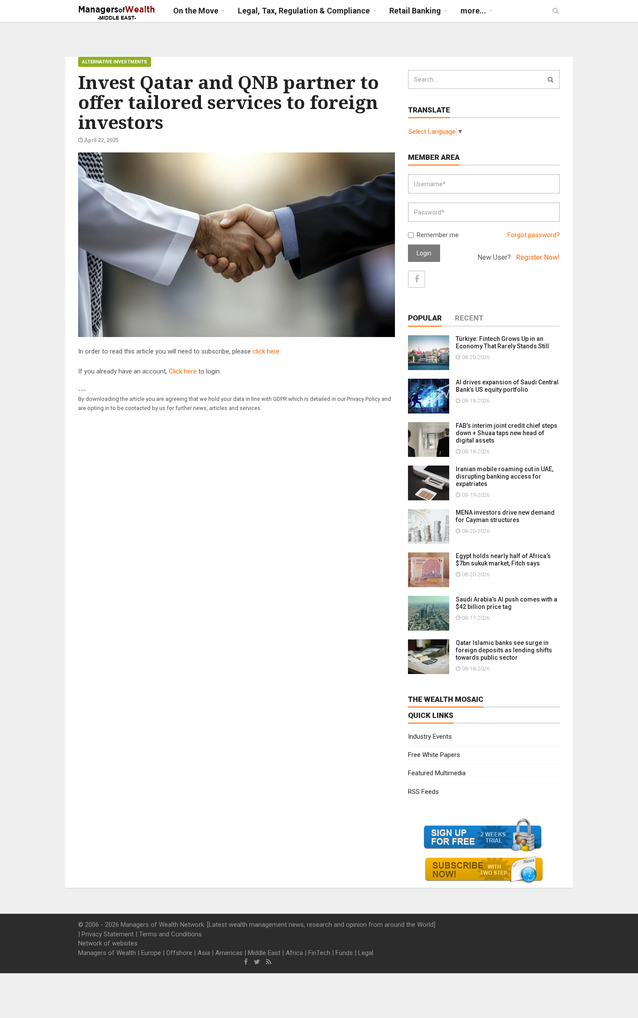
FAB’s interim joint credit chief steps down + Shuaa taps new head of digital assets (506, 433)
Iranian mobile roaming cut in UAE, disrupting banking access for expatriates (504, 476)
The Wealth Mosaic (445, 699)
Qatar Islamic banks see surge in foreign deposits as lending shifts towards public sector (504, 650)
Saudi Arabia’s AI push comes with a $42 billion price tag (506, 603)
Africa (294, 953)
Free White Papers (434, 755)
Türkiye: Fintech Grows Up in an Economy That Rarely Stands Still (502, 342)
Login (424, 253)
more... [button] (473, 10)
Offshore (179, 953)
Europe (151, 953)
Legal (365, 953)
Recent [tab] (469, 318)
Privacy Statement (108, 934)
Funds (344, 953)
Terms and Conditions (170, 934)
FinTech (319, 953)
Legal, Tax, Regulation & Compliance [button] (304, 10)
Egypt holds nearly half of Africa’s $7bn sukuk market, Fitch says (503, 559)
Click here (183, 371)
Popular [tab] (425, 318)
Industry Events (430, 736)
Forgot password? (533, 235)
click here (266, 351)
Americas (229, 953)
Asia (203, 953)
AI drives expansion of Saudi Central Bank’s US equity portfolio (507, 386)
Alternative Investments (114, 62)
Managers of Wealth (107, 953)
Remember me (438, 235)
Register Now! (538, 257)
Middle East (264, 953)
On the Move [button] (195, 10)
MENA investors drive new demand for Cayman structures (505, 516)
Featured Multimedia (437, 773)
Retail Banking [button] (415, 10)
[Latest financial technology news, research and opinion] (117, 13)
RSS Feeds (423, 792)
